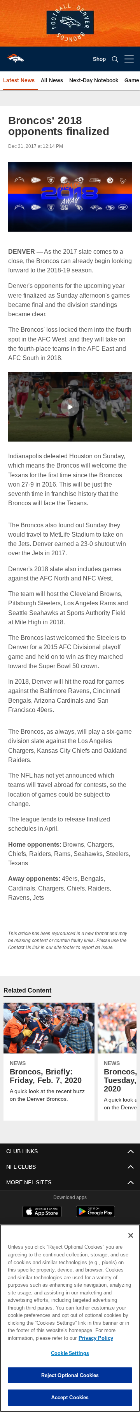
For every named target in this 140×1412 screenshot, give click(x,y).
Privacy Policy (34, 1338)
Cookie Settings (70, 1353)
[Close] (130, 1235)
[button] (70, 406)
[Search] (115, 59)
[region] (70, 1318)
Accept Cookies (70, 1397)
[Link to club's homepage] (15, 56)
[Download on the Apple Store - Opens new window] (42, 1212)
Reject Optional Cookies (70, 1375)
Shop (99, 58)
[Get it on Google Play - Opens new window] (95, 1215)
